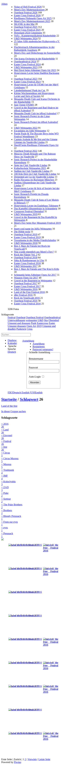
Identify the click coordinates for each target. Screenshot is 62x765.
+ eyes (4, 529)
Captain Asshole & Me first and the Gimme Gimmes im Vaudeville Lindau (35, 141)
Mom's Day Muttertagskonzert (29, 9)
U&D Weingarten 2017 (26, 266)
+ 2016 (4, 425)
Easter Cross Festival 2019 (27, 237)
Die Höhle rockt (22, 231)
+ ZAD (5, 489)
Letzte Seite (44, 759)
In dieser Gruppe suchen (13, 411)
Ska (46, 320)
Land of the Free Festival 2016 (29, 292)
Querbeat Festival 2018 (25, 257)
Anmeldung (28, 340)
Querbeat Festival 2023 (25, 78)
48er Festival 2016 (23, 295)
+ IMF (4, 477)
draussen (21, 326)
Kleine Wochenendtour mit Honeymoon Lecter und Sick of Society (34, 95)
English (32, 392)
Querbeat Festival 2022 (25, 151)
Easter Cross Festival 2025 (27, 29)
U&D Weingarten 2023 (26, 67)
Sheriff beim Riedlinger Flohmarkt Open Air (36, 145)
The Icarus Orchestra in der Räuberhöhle (34, 58)
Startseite (9, 399)
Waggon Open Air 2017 (26, 277)
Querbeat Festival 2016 (25, 300)
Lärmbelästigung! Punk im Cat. (29, 90)
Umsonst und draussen (19, 323)
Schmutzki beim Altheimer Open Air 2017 (35, 274)
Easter (52, 323)
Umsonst (12, 326)
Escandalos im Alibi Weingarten (30, 130)
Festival (11, 317)
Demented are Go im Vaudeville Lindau (34, 176)
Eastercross (42, 323)
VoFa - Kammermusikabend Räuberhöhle (35, 35)
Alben (4, 4)
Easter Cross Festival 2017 (27, 286)
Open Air (31, 326)
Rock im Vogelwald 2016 (27, 298)
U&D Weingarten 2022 (26, 127)
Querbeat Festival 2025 (25, 27)
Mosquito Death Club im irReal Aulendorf (35, 113)
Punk (33, 323)
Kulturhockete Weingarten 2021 (30, 168)
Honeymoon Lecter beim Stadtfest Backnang (36, 73)
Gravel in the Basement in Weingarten (33, 280)
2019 (39, 326)
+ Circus (5, 454)
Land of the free (9, 406)
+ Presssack (7, 535)
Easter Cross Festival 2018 (27, 263)
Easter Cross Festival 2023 (27, 81)
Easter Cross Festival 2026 (27, 15)
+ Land (5, 431)
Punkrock (21, 329)
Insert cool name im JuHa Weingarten (33, 228)
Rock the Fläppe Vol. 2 (25, 254)
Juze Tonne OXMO (24, 104)
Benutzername (36, 358)
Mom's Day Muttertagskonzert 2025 (32, 21)
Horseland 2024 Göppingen (28, 32)
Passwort (33, 367)
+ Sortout (6, 500)
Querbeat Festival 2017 (25, 283)
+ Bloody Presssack (11, 517)
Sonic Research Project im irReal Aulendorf (36, 122)
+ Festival (6, 442)
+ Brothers (6, 512)
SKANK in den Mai (24, 24)
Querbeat (20, 317)
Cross (29, 329)
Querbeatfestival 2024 (25, 61)
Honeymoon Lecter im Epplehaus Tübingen (36, 205)
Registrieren (39, 346)
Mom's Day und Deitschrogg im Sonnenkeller (37, 53)
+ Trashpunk (7, 471)
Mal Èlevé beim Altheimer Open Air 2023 (35, 70)
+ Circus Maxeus (9, 460)
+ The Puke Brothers (11, 506)
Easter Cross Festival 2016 (27, 303)
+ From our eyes (9, 523)
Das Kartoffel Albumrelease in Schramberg (35, 208)
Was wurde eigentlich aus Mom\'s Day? (34, 251)
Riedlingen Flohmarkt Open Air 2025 (33, 18)
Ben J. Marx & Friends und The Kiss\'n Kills (36, 269)
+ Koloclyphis (8, 483)
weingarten (31, 320)
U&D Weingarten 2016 (26, 289)
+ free (4, 448)
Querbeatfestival (52, 317)
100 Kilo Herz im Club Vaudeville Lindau (35, 174)
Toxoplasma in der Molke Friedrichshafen (35, 240)
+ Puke (4, 494)
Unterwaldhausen (16, 320)
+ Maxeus (6, 465)
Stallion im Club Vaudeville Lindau (31, 171)
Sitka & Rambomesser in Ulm (29, 260)
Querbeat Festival (35, 317)
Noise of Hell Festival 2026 (28, 6)
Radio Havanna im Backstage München (34, 179)
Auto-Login (35, 376)
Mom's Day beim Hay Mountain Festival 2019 (37, 223)
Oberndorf (53, 320)
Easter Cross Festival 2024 (27, 64)
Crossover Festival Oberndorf (29, 211)
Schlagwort (29, 399)
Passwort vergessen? (43, 349)
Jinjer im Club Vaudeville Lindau (30, 165)
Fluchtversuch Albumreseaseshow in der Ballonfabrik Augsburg (34, 48)
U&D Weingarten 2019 (26, 214)
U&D (40, 320)
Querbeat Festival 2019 (25, 234)
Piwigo (17, 762)
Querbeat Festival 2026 (25, 12)
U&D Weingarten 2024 (26, 38)
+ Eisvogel (6, 437)
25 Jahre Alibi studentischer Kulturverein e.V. (37, 41)
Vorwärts (32, 759)
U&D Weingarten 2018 (26, 243)
